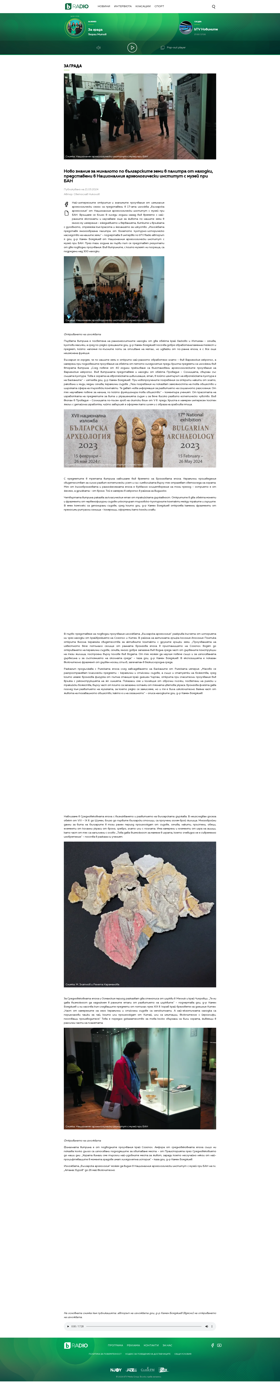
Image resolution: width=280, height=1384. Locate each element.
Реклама (133, 1345)
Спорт (159, 6)
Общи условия (182, 1354)
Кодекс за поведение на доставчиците (147, 1354)
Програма (115, 1345)
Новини (104, 6)
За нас (167, 1345)
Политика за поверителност (105, 1354)
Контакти (151, 1345)
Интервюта (123, 6)
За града (73, 65)
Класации (143, 6)
